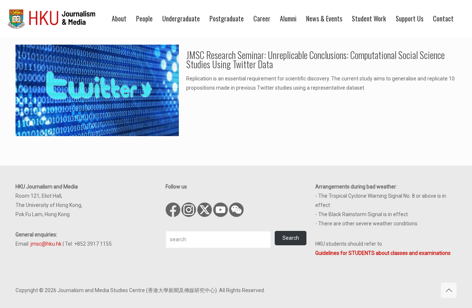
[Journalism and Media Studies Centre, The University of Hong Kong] (51, 18)
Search (290, 238)
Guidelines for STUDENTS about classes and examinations (383, 253)
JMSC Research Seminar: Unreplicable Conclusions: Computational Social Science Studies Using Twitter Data (315, 59)
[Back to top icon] (449, 290)
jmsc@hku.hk (46, 244)
